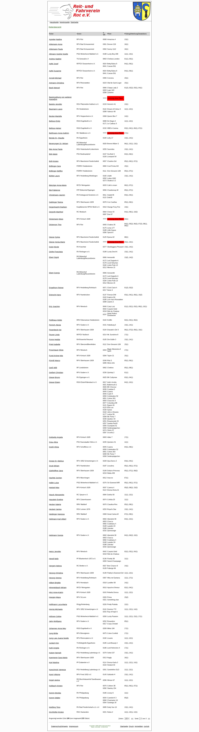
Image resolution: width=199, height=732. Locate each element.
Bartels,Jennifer (55, 104)
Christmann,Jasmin (57, 195)
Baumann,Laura (55, 109)
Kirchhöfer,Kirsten (56, 712)
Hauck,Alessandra (56, 495)
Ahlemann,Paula (56, 49)
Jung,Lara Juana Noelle (59, 638)
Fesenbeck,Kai (55, 330)
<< (132, 719)
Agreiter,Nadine (55, 39)
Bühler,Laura (54, 176)
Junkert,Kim (54, 643)
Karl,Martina (54, 663)
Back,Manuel (54, 88)
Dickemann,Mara (56, 219)
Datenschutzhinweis (59, 726)
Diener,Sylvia (54, 237)
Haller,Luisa (54, 483)
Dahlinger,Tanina (56, 202)
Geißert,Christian (56, 373)
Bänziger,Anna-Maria (57, 185)
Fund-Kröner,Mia (56, 356)
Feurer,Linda (54, 335)
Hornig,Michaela (55, 609)
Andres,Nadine (55, 59)
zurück (146, 726)
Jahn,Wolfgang (55, 621)
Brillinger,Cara (55, 166)
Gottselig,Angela (56, 437)
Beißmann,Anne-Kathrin (59, 133)
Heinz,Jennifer (55, 552)
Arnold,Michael (55, 78)
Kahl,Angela (54, 648)
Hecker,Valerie (55, 504)
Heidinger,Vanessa (57, 514)
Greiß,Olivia (54, 447)
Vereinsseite (64, 22)
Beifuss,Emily (54, 121)
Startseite (74, 22)
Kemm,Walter (54, 698)
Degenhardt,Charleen (58, 207)
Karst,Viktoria (54, 675)
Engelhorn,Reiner (56, 288)
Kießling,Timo (54, 707)
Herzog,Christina (56, 573)
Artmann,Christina (56, 83)
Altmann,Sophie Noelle (58, 54)
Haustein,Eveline (56, 500)
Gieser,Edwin (54, 382)
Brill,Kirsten (53, 161)
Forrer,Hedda (54, 340)
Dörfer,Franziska (56, 252)
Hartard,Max (54, 488)
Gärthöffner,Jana (56, 471)
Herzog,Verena (55, 578)
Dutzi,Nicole (54, 247)
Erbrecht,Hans (55, 295)
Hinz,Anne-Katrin (56, 592)
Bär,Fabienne (54, 190)
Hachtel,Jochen (55, 478)
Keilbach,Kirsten (55, 686)
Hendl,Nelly (54, 559)
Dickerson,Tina (55, 225)
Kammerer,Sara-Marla (58, 658)
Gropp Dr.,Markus (56, 461)
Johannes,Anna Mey (57, 628)
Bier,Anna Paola (55, 149)
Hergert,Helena (55, 566)
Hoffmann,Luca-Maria (58, 604)
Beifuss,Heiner (55, 128)
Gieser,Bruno (54, 377)
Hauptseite (54, 22)
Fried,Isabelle (54, 344)
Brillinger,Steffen (56, 171)
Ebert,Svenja (54, 273)
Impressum (73, 726)
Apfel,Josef (53, 64)
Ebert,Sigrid (54, 257)
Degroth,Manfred (56, 212)
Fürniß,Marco (54, 361)
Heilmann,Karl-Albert (57, 519)
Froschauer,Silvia (56, 350)
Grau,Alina (53, 442)
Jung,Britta (53, 633)
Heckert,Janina (55, 509)
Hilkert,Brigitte (55, 583)
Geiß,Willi (53, 368)
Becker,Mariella (55, 116)
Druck (131, 726)
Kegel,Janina (54, 680)
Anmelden (139, 726)
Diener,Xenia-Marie (57, 242)
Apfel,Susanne (55, 71)
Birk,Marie (53, 154)
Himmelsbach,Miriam (57, 588)
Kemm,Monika (55, 693)
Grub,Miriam (54, 466)
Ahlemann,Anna (55, 44)
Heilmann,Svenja (56, 535)
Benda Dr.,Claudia (56, 138)
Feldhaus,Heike (55, 320)
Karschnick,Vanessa (57, 670)
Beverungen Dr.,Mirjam (58, 144)
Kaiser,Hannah (55, 653)
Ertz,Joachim (54, 306)
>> (149, 719)
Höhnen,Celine (55, 616)
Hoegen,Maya (55, 597)
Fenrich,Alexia (55, 325)
